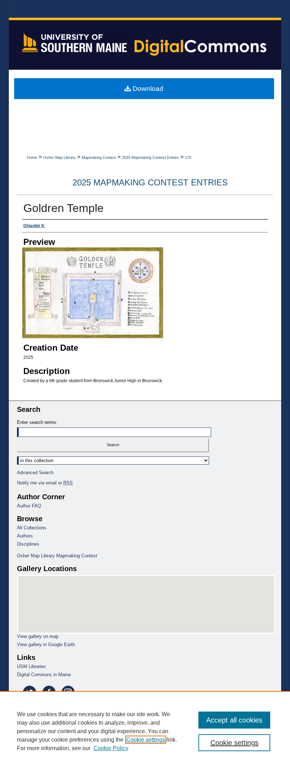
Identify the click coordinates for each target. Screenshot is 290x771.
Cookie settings (145, 740)
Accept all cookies (234, 720)
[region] (145, 731)
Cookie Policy (110, 748)
